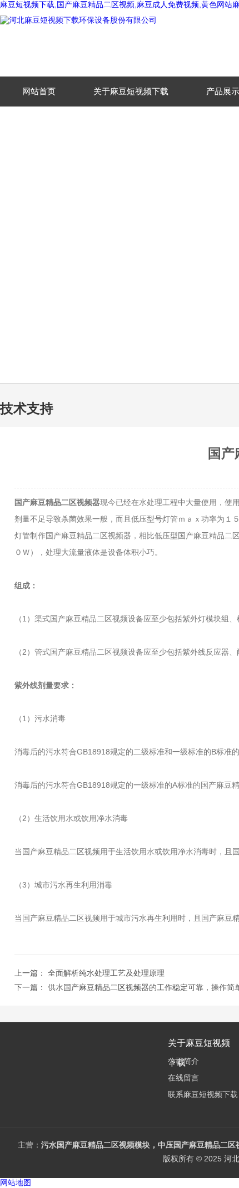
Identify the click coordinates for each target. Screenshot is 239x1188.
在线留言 (183, 1077)
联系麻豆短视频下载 (203, 1094)
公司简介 (183, 1061)
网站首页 (39, 91)
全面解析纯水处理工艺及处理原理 (106, 972)
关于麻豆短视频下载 (130, 91)
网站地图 (15, 1183)
